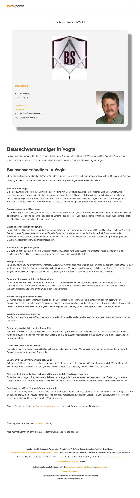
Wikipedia (39, 423)
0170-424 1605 (21, 109)
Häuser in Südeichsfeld (113, 457)
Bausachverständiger (45, 406)
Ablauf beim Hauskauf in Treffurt (67, 461)
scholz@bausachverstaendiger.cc (29, 113)
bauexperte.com (70, 467)
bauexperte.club (101, 467)
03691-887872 (21, 105)
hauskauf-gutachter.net (84, 467)
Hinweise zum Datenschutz (70, 471)
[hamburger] (135, 6)
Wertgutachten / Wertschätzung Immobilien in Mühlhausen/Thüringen (34, 452)
